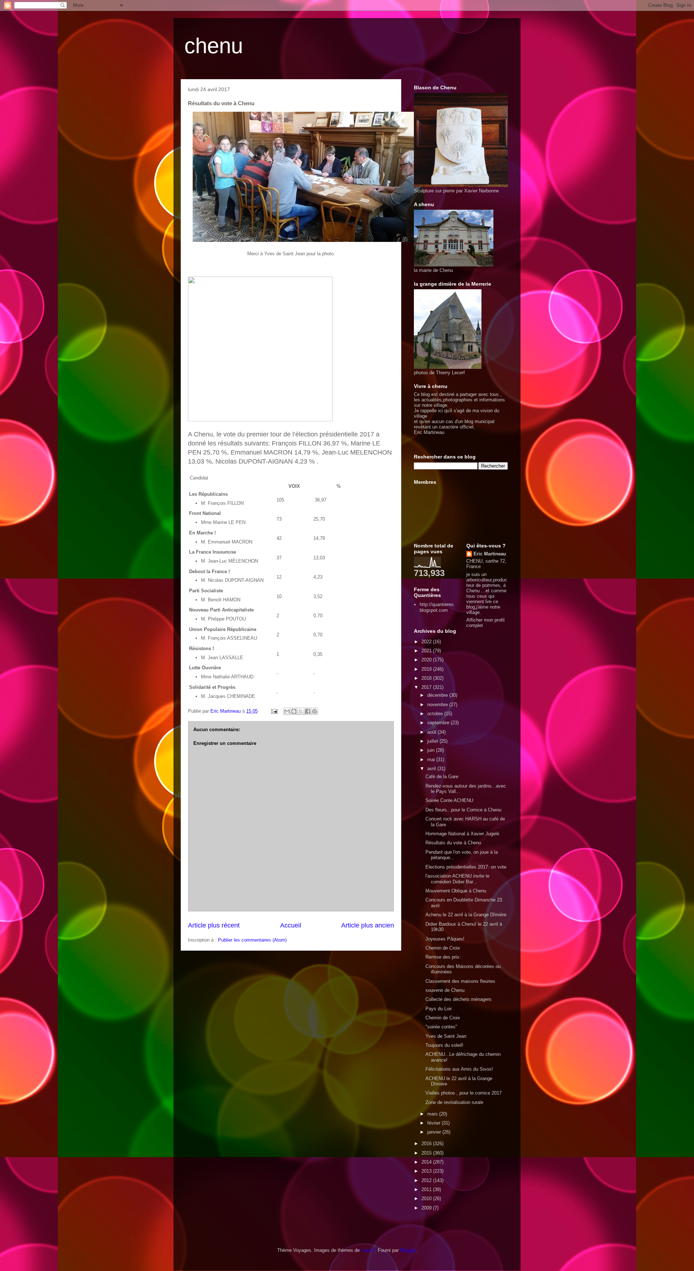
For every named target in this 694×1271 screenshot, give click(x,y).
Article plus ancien (367, 925)
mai (431, 759)
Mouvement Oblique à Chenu (455, 890)
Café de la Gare (441, 776)
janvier (434, 1132)
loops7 (368, 1250)
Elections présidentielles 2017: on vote (465, 867)
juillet (433, 741)
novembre (438, 704)
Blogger (408, 1250)
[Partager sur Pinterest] (314, 711)
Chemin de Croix (442, 948)
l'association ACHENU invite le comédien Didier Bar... (457, 878)
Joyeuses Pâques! (444, 939)
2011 (427, 1189)
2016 (427, 1143)
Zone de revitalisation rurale (454, 1102)
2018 (427, 678)
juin (431, 750)
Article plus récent (214, 925)
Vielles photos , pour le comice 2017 (463, 1093)
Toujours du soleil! (444, 1045)
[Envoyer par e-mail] (287, 711)
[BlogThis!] (293, 711)
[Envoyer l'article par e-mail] (274, 711)
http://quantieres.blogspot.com (437, 607)
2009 (427, 1208)
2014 (427, 1162)
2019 (427, 669)
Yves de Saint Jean (445, 1036)
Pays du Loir (438, 1008)
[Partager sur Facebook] (307, 711)
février (434, 1123)
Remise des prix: (443, 957)
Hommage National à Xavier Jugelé (462, 833)
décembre (438, 695)
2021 (427, 650)
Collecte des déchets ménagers (458, 999)
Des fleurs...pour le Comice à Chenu (463, 809)
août (432, 732)
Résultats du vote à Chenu (453, 842)
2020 (427, 659)
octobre (435, 713)
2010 (427, 1198)
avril (432, 768)
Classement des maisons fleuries (460, 981)
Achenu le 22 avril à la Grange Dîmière (465, 914)
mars (433, 1114)
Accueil (290, 925)
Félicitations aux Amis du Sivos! (459, 1069)
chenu (213, 46)
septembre (439, 722)
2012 (427, 1180)
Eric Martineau (490, 553)
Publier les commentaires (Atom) (252, 940)
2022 (427, 641)
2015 (427, 1153)
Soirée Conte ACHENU (449, 800)
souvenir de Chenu (444, 990)
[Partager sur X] (300, 711)
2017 (427, 687)
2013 (427, 1171)
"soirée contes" (441, 1026)
